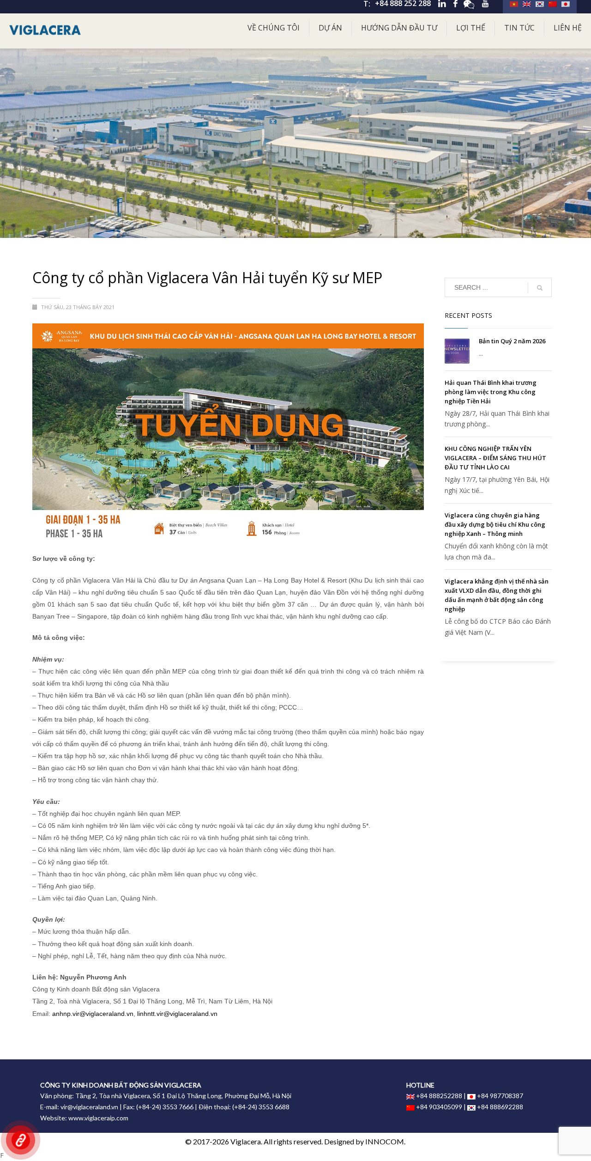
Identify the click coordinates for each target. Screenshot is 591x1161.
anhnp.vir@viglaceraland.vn (92, 1013)
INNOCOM (384, 1141)
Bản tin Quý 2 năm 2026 (512, 341)
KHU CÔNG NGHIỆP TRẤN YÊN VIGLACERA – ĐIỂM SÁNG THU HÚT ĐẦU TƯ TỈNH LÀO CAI (495, 457)
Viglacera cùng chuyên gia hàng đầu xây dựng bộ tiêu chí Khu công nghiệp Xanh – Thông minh (495, 524)
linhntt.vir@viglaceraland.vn (177, 1013)
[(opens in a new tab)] (457, 351)
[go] (540, 288)
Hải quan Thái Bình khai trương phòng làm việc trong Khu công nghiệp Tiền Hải (491, 391)
